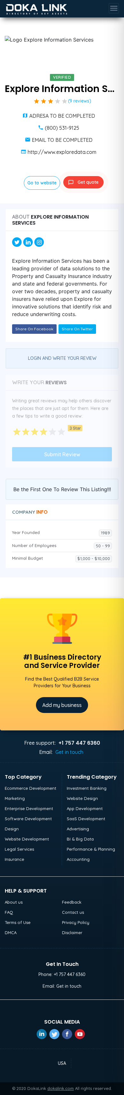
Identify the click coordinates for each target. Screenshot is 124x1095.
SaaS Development (86, 818)
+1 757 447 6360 (70, 974)
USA (62, 1063)
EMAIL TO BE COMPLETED (62, 140)
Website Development (27, 838)
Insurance (14, 859)
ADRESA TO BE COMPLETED (62, 116)
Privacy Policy (75, 922)
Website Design (82, 798)
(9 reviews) (79, 101)
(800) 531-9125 (62, 128)
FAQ (9, 912)
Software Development (28, 818)
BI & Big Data (80, 838)
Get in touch (69, 752)
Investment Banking (87, 788)
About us (14, 902)
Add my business (62, 705)
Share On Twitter (77, 329)
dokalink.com (60, 1088)
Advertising (78, 828)
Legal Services (19, 849)
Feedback (71, 902)
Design (12, 828)
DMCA (11, 932)
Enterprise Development (29, 808)
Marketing (15, 798)
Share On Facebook (34, 329)
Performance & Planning (91, 849)
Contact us (73, 912)
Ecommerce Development (30, 788)
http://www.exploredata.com (62, 152)
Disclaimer (72, 932)
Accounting (78, 859)
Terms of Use (18, 922)
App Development (85, 808)
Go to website (42, 183)
